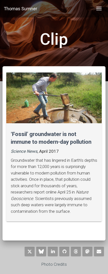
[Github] (64, 251)
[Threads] (76, 251)
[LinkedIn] (53, 251)
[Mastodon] (87, 251)
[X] (30, 251)
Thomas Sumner (20, 8)
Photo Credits (54, 264)
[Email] (99, 251)
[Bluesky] (41, 251)
